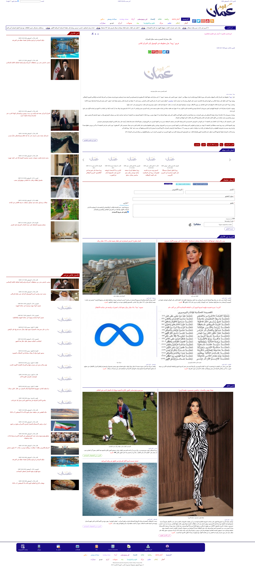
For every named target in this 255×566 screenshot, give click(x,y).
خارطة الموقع (148, 549)
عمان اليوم (14, 1)
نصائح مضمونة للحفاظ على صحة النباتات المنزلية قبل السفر (28, 225)
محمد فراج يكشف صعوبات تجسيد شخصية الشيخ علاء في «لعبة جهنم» (28, 158)
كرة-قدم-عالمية (226, 34)
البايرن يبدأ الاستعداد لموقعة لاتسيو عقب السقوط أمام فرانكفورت (113, 173)
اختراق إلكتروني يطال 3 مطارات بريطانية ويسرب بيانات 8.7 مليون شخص (28, 447)
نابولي (203, 144)
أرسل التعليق (229, 229)
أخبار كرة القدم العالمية (212, 34)
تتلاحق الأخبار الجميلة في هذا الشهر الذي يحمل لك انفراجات (28, 400)
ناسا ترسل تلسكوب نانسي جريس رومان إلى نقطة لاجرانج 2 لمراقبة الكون (108, 28)
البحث (42, 1)
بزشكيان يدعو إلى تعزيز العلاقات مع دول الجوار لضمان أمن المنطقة (59, 28)
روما (231, 97)
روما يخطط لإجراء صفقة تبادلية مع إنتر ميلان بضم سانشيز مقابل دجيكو (132, 173)
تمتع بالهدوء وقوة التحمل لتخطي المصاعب (28, 471)
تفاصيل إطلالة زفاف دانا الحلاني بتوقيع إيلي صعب (28, 180)
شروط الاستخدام (124, 205)
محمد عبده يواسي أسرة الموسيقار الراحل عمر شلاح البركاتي (28, 294)
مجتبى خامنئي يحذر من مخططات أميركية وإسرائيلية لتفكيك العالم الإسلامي (28, 62)
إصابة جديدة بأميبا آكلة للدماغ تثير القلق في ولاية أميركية (119, 461)
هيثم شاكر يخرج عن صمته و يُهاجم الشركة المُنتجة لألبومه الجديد (28, 365)
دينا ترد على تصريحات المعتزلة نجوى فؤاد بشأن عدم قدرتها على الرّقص (28, 329)
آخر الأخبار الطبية (165, 535)
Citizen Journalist (113, 549)
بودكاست (167, 549)
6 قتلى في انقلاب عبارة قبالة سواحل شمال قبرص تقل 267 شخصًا (156, 28)
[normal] (95, 34)
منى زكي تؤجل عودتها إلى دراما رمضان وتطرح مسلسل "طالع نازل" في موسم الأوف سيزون (194, 241)
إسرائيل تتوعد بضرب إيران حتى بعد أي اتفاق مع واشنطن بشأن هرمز (28, 135)
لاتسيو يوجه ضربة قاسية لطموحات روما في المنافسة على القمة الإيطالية (151, 173)
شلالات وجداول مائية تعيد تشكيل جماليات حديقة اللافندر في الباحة (28, 202)
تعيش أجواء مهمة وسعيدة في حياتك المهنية (28, 306)
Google (8, 1)
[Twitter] (183, 185)
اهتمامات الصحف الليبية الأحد (28, 376)
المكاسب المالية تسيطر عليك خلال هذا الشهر (28, 341)
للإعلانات (77, 549)
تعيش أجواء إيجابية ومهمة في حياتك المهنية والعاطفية (28, 317)
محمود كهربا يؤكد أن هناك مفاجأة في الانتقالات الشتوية (28, 353)
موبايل (39, 549)
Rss (97, 549)
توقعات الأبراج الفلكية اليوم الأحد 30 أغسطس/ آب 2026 (28, 483)
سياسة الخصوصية (23, 549)
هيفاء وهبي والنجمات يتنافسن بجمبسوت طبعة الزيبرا (196, 390)
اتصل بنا (58, 549)
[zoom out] (98, 34)
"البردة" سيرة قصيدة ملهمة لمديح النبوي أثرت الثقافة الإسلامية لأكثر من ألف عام (194, 307)
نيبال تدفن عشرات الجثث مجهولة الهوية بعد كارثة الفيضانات (199, 28)
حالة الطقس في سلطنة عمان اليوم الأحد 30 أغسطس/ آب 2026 (28, 412)
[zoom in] (93, 34)
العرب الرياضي (229, 144)
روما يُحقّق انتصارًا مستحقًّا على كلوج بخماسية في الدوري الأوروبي (170, 173)
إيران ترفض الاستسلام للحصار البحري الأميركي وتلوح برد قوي (28, 424)
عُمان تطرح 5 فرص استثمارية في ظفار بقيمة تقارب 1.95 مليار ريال (119, 241)
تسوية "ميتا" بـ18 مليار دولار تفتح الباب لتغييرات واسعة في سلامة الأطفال (119, 307)
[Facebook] (200, 185)
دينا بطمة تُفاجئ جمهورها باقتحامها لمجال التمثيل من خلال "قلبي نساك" (28, 388)
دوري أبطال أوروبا (212, 144)
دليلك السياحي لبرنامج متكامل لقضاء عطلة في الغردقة (28, 40)
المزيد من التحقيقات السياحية (92, 455)
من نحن (129, 549)
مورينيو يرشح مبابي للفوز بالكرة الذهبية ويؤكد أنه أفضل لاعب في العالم (120, 390)
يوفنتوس (170, 101)
